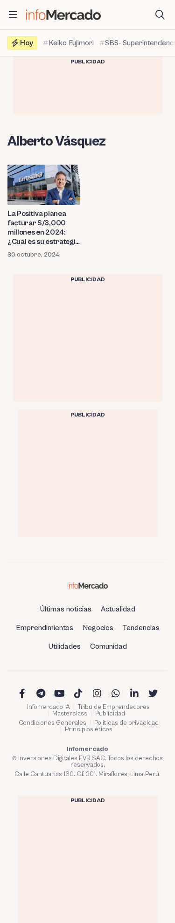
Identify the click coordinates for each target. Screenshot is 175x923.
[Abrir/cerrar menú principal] (13, 15)
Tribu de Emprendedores (114, 707)
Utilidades (65, 646)
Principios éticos (88, 729)
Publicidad (110, 713)
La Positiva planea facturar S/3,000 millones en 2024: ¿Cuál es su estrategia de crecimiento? (43, 227)
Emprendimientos (44, 628)
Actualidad (118, 609)
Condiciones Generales (52, 723)
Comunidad (108, 646)
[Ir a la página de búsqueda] (160, 15)
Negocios (98, 628)
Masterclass (69, 713)
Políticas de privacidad (126, 723)
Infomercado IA (48, 707)
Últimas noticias (65, 609)
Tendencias (141, 628)
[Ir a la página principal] (63, 14)
